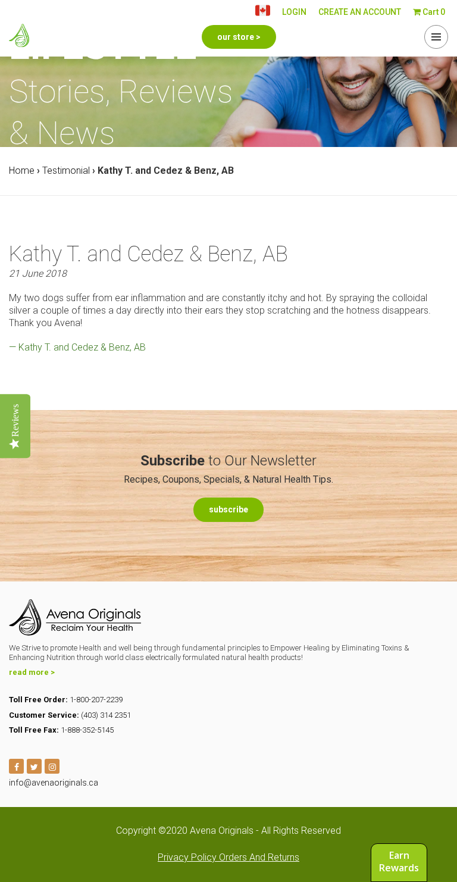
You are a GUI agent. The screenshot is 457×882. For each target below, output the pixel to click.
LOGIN (294, 12)
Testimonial (66, 170)
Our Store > (239, 37)
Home (22, 170)
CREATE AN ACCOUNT (359, 12)
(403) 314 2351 (106, 715)
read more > (32, 672)
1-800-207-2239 (96, 699)
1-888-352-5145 (87, 729)
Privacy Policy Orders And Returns (228, 857)
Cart (433, 12)
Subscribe (228, 509)
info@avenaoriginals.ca (53, 782)
